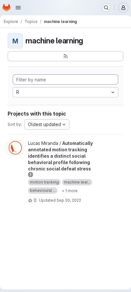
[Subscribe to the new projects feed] (65, 56)
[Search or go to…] (106, 7)
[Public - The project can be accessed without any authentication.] (30, 174)
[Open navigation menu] (18, 8)
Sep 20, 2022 (69, 200)
